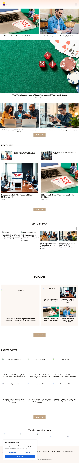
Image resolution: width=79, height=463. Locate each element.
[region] (20, 450)
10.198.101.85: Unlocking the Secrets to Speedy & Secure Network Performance (24, 152)
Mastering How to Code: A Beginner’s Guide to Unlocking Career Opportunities (64, 375)
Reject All (27, 453)
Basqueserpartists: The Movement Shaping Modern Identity (17, 196)
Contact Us (46, 451)
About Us (37, 451)
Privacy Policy (56, 451)
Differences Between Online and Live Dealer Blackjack (19, 36)
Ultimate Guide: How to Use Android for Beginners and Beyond (60, 130)
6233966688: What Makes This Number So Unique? (64, 152)
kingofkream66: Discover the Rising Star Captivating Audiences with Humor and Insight (14, 401)
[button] (76, 4)
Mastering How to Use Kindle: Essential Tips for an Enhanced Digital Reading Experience (39, 376)
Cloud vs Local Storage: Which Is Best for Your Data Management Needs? (19, 130)
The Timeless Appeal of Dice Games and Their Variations (39, 95)
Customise (12, 453)
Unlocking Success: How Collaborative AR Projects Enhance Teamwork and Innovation (11, 238)
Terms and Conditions (69, 451)
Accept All (20, 456)
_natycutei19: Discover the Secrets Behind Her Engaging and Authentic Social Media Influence (39, 401)
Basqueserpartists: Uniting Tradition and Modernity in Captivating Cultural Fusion (65, 400)
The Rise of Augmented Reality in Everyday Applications (59, 36)
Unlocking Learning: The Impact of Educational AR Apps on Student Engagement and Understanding (68, 238)
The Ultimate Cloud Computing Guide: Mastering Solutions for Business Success (14, 375)
